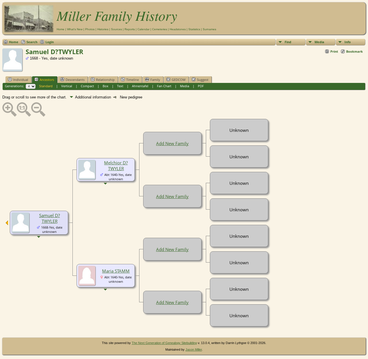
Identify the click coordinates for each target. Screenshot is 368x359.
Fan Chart (164, 86)
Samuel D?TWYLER (49, 218)
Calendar (143, 29)
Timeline (132, 79)
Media (319, 42)
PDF (201, 86)
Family (155, 79)
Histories (102, 29)
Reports (129, 29)
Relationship (105, 79)
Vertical (66, 86)
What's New (75, 29)
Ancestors (47, 79)
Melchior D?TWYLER (116, 165)
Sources (116, 29)
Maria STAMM (116, 271)
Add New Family (172, 143)
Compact (87, 86)
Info (347, 42)
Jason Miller (193, 349)
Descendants (75, 79)
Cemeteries (159, 29)
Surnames (209, 29)
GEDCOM (178, 79)
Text (120, 86)
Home (60, 29)
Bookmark (354, 51)
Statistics (194, 29)
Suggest (202, 79)
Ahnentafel (140, 86)
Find (288, 42)
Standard (46, 86)
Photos (90, 29)
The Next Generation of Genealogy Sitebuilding (164, 343)
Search (31, 42)
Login (49, 42)
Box (105, 86)
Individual (20, 79)
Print (334, 51)
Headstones (178, 29)
